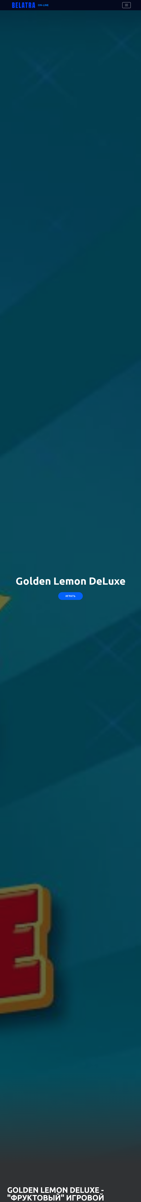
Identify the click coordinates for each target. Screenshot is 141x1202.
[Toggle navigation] (126, 5)
